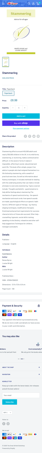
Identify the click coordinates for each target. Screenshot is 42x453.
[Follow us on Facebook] (3, 423)
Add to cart (21, 116)
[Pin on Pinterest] (29, 136)
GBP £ (5, 412)
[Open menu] (3, 4)
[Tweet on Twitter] (34, 136)
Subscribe (10, 402)
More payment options (21, 128)
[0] (38, 3)
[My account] (33, 3)
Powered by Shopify (8, 448)
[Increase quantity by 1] (24, 107)
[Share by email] (38, 136)
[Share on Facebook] (25, 136)
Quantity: (5, 108)
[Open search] (29, 3)
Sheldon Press (8, 78)
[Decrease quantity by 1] (13, 107)
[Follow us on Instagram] (8, 423)
